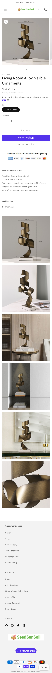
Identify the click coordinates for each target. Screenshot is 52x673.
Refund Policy (11, 562)
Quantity (5, 115)
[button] (5, 9)
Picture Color (11, 109)
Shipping (5, 93)
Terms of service (12, 551)
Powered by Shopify (34, 671)
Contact (8, 539)
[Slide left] (20, 70)
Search (8, 533)
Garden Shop (11, 597)
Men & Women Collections (16, 591)
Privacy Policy (11, 545)
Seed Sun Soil (21, 671)
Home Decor (10, 609)
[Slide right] (32, 70)
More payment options (26, 144)
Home (7, 579)
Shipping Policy (12, 556)
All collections (11, 585)
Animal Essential (12, 603)
